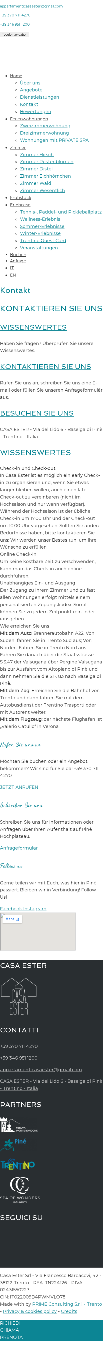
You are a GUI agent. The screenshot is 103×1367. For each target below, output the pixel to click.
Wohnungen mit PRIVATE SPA (54, 140)
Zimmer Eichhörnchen (45, 176)
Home (16, 75)
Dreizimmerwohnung (44, 133)
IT (12, 268)
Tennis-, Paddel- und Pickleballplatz (61, 212)
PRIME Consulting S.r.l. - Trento (67, 1304)
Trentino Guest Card (43, 240)
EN (13, 275)
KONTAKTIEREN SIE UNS (45, 366)
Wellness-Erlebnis (40, 219)
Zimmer (18, 147)
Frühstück (20, 197)
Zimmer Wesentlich (42, 190)
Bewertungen (35, 111)
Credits (69, 1311)
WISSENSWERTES (33, 327)
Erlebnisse (20, 205)
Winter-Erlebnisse (40, 233)
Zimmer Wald (35, 183)
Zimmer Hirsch (37, 154)
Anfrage (18, 261)
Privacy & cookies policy (30, 1311)
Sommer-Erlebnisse (42, 226)
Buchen (18, 254)
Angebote (31, 90)
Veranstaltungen (39, 248)
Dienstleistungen (39, 97)
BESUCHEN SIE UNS (37, 413)
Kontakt (29, 104)
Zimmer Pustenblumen (47, 161)
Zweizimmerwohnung (45, 126)
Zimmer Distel (36, 169)
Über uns (30, 83)
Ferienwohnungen (29, 119)
